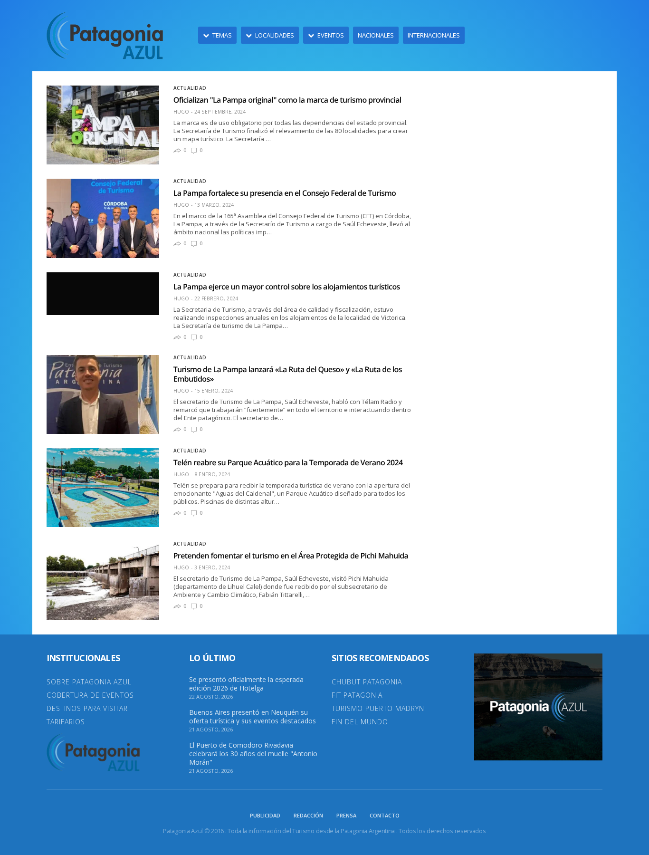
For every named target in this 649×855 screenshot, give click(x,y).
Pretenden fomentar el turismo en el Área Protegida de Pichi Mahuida (291, 555)
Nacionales (376, 35)
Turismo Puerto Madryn (378, 708)
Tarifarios (66, 721)
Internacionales (434, 35)
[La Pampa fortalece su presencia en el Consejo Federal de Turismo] (103, 218)
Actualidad (190, 88)
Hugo (181, 111)
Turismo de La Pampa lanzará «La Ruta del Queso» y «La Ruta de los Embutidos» (287, 374)
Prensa (346, 815)
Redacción (308, 815)
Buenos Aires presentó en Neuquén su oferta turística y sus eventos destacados (252, 716)
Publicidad (265, 815)
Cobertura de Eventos (90, 695)
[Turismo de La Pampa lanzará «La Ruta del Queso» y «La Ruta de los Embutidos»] (103, 394)
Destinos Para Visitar (87, 708)
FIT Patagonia (357, 695)
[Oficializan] (103, 125)
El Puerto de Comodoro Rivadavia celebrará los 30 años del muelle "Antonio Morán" (253, 754)
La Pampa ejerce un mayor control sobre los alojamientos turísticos (286, 286)
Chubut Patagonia (367, 681)
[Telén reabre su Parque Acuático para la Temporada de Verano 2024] (103, 487)
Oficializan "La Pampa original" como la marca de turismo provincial (287, 100)
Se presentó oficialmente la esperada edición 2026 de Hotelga (246, 683)
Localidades (274, 35)
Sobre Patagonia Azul (89, 681)
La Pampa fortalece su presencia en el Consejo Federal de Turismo (284, 193)
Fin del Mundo (360, 721)
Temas (222, 35)
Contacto (385, 815)
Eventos (330, 35)
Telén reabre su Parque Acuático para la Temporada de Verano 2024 (288, 462)
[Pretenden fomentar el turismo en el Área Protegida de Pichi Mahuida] (103, 580)
